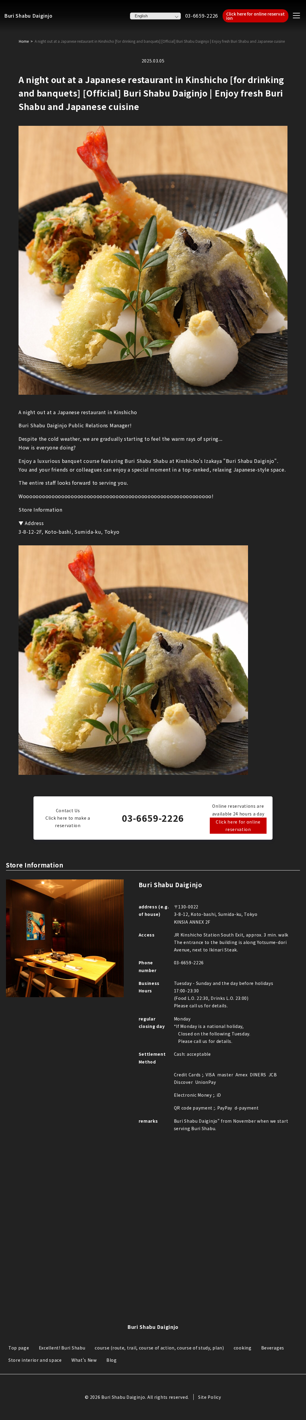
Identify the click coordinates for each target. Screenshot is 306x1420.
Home (24, 41)
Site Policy (209, 1397)
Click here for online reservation (255, 16)
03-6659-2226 (201, 15)
